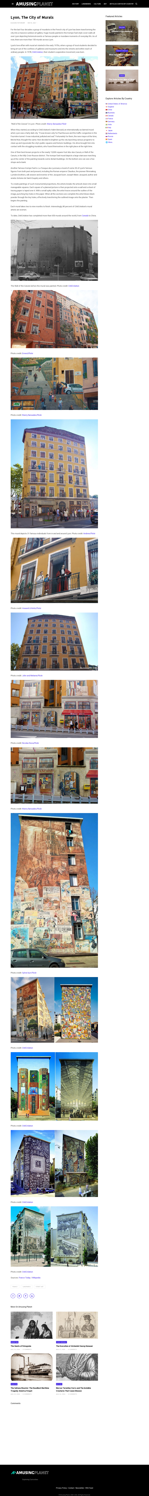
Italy (109, 128)
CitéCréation (37, 52)
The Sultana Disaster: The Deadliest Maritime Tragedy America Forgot (30, 1389)
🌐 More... (109, 142)
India (110, 124)
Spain (110, 139)
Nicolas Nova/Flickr (30, 743)
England (122, 27)
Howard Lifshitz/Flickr (31, 608)
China (110, 110)
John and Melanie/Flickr (32, 675)
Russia (110, 136)
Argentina (14, 1342)
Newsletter (79, 1488)
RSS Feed (89, 1488)
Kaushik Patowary (18, 23)
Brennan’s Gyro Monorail (122, 31)
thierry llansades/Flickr (56, 124)
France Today (24, 1278)
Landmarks (27, 1286)
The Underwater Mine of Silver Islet (122, 80)
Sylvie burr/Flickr (29, 973)
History (59, 1384)
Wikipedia (36, 1278)
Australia (111, 113)
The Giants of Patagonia (21, 1346)
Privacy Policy (61, 1488)
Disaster (14, 1384)
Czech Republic (62, 1342)
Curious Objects (122, 51)
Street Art (40, 1286)
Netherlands (112, 133)
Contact (71, 1488)
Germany (111, 122)
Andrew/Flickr (89, 533)
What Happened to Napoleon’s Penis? (122, 56)
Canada (85, 215)
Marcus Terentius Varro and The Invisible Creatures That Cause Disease (73, 1389)
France (14, 1286)
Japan (110, 130)
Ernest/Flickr (27, 353)
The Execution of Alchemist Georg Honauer (74, 1346)
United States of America (117, 104)
